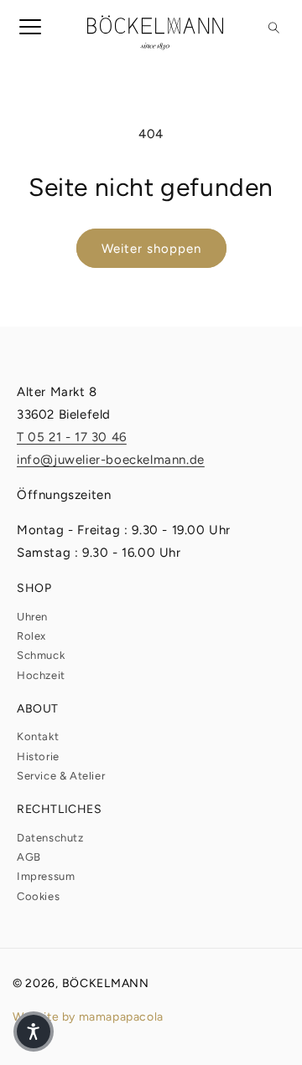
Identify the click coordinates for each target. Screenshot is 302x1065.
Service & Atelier (61, 775)
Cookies (38, 896)
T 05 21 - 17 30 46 (72, 437)
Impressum (46, 876)
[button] (23, 32)
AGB (29, 857)
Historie (38, 756)
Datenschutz (50, 837)
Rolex (31, 636)
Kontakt (38, 736)
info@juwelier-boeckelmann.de (111, 459)
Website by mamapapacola (88, 1017)
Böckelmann (105, 983)
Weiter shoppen (151, 248)
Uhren (32, 616)
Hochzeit (41, 675)
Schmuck (41, 655)
